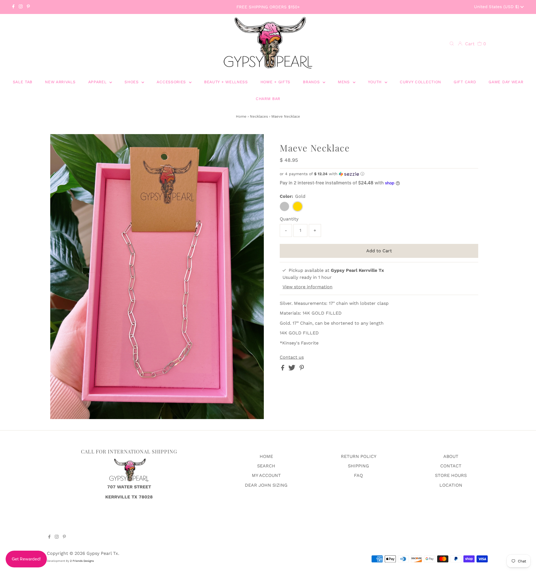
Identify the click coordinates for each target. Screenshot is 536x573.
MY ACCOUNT (266, 475)
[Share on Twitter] (292, 369)
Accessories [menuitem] (172, 82)
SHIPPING (358, 466)
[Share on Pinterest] (302, 369)
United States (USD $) (497, 6)
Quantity (289, 219)
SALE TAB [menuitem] (23, 82)
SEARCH (266, 466)
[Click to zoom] (255, 143)
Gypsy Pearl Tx (102, 553)
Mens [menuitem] (344, 82)
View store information (307, 286)
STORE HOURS (451, 475)
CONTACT (450, 466)
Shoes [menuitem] (132, 82)
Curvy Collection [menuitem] (420, 82)
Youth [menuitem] (375, 82)
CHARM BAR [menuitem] (268, 98)
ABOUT (450, 456)
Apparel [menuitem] (98, 82)
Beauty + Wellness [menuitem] (226, 82)
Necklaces (259, 116)
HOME (266, 456)
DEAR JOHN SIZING (266, 485)
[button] (379, 174)
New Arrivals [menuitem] (60, 82)
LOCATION (450, 485)
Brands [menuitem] (312, 82)
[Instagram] (20, 7)
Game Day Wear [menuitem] (506, 82)
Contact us (292, 357)
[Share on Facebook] (283, 369)
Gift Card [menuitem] (465, 82)
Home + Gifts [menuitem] (275, 82)
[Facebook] (13, 7)
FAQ (358, 475)
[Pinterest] (28, 7)
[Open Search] (451, 43)
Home (241, 116)
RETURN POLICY (358, 456)
